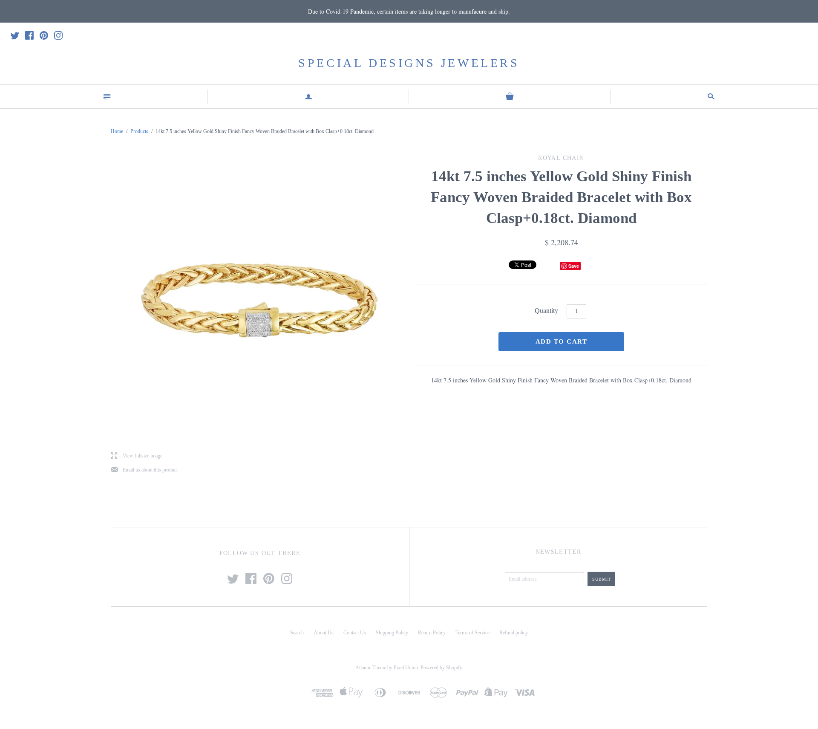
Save (573, 266)
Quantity (546, 310)
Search (297, 633)
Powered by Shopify (441, 668)
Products (139, 131)
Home (117, 131)
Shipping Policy (392, 633)
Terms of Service (472, 633)
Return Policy (432, 633)
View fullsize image (136, 456)
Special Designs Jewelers (408, 62)
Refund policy (513, 633)
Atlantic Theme (370, 668)
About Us (324, 633)
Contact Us (354, 633)
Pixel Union (406, 668)
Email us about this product (144, 470)
